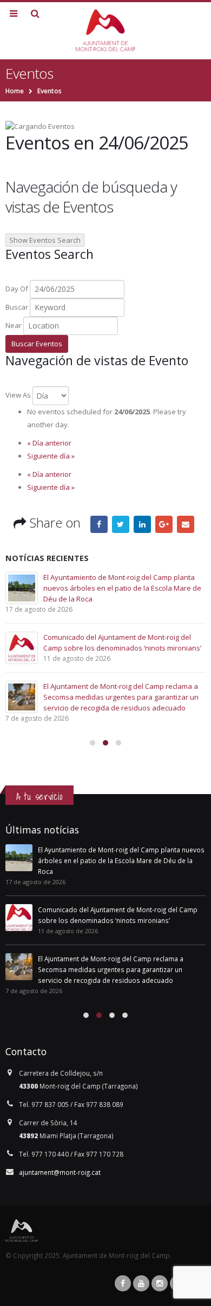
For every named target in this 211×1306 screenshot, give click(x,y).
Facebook (99, 524)
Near (13, 325)
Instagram (159, 1283)
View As (18, 395)
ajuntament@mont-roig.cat (60, 1172)
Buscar (16, 307)
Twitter (120, 524)
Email (185, 524)
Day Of (16, 288)
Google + (164, 524)
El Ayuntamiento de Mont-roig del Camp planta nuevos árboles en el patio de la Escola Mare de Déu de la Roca (122, 588)
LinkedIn (142, 524)
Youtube (141, 1283)
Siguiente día (51, 456)
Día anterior (49, 443)
